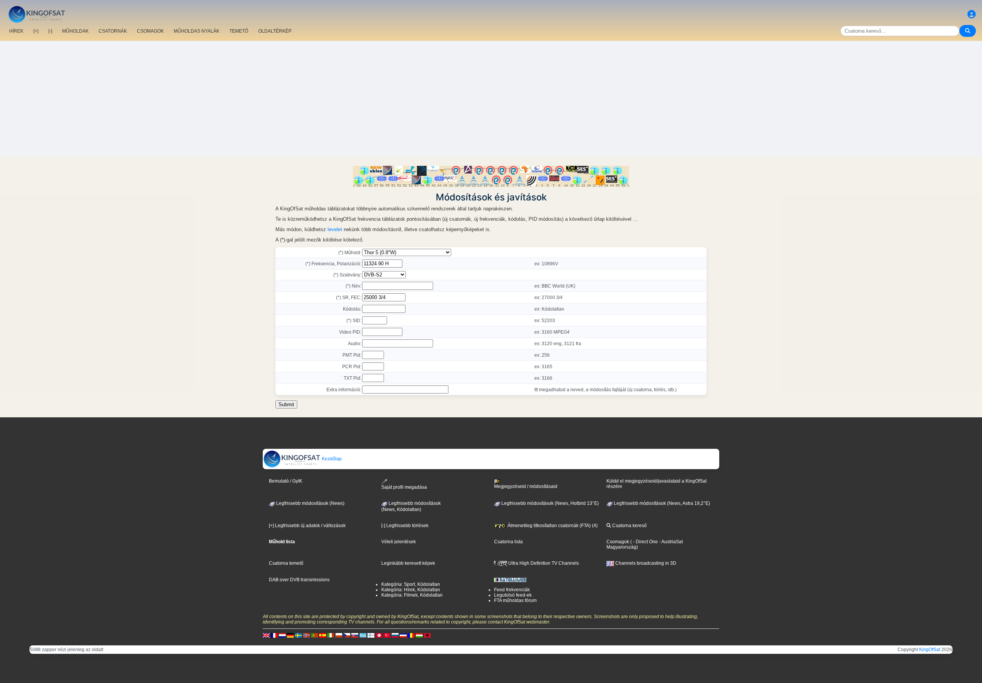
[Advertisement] (491, 98)
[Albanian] (427, 635)
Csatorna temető (286, 563)
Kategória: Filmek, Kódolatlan (412, 595)
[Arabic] (379, 635)
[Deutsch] (290, 635)
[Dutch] (282, 635)
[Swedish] (298, 635)
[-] (50, 31)
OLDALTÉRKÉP (275, 31)
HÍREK (16, 31)
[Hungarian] (419, 635)
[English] (266, 635)
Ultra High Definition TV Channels (543, 563)
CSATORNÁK (113, 31)
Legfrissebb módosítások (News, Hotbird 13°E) (549, 503)
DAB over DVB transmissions (299, 579)
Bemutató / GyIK (285, 481)
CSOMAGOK (150, 31)
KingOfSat (929, 649)
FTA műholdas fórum (515, 600)
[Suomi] (370, 635)
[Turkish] (387, 635)
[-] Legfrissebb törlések (404, 525)
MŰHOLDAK (75, 31)
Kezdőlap (331, 458)
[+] (35, 31)
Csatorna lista (508, 541)
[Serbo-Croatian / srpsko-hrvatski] (403, 635)
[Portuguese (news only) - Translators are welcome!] (314, 635)
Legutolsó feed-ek (513, 595)
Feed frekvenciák (512, 589)
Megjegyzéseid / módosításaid (525, 486)
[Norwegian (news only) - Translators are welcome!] (306, 635)
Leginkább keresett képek (408, 563)
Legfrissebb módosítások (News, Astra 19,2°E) (661, 503)
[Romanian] (411, 635)
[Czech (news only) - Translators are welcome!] (346, 635)
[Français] (274, 635)
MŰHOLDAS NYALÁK (196, 31)
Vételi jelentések (398, 541)
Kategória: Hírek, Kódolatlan (410, 589)
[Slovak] (354, 635)
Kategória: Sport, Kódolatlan (410, 584)
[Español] (322, 635)
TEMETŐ (238, 31)
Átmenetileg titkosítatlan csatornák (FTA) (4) (552, 525)
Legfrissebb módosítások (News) (309, 503)
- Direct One (645, 541)
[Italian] (330, 635)
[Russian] (395, 635)
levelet (335, 229)
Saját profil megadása (404, 487)
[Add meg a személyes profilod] (971, 14)
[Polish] (338, 635)
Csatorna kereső (629, 525)
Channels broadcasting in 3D (645, 563)
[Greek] (362, 635)
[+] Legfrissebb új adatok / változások (307, 525)
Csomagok (617, 541)
